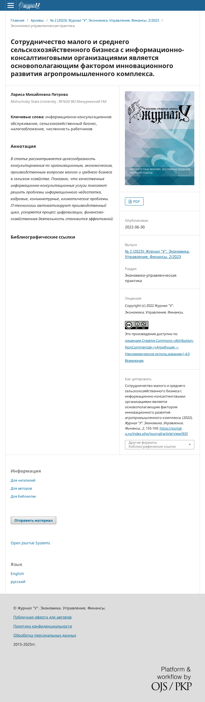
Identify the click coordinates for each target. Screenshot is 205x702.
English (17, 573)
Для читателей (23, 480)
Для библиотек (23, 496)
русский (18, 581)
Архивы (37, 20)
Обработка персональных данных (44, 635)
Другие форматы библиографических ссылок (152, 444)
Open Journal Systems (30, 542)
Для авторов (21, 488)
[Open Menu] (10, 5)
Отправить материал (33, 520)
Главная (17, 20)
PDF (136, 201)
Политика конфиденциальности (42, 626)
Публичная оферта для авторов (42, 617)
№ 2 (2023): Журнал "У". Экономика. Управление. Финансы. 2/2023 (104, 20)
